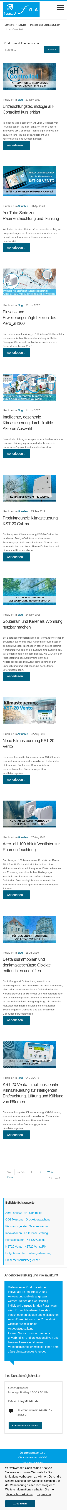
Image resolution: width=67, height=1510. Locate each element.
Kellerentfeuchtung (36, 1233)
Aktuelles (22, 206)
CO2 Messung (14, 1219)
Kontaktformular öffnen (25, 1425)
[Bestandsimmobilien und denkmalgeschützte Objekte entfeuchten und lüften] (33, 929)
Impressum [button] (44, 1494)
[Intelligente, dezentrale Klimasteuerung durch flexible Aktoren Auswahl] (33, 387)
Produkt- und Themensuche (21, 43)
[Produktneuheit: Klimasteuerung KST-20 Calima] (33, 488)
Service (22, 24)
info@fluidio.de (28, 1401)
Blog (20, 99)
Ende (10, 1177)
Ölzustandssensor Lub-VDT (32, 1457)
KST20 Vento (13, 1246)
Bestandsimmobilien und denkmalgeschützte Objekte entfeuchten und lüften (27, 965)
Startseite (9, 24)
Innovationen (13, 1233)
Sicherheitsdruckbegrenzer (22, 1260)
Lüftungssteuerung (39, 1253)
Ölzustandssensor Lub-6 (32, 1453)
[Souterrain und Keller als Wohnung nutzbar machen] (33, 591)
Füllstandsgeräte (16, 1226)
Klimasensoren (14, 1239)
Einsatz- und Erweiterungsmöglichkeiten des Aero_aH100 (29, 317)
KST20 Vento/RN (35, 1246)
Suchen (51, 49)
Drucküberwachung (38, 1219)
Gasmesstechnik (39, 1226)
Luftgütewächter (15, 1253)
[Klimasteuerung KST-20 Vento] (33, 710)
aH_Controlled (33, 1212)
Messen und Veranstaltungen (45, 24)
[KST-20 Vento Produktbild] (33, 1054)
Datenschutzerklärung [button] (20, 1494)
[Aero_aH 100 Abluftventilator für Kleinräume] (33, 814)
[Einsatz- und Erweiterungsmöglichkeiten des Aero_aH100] (33, 282)
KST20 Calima (36, 1239)
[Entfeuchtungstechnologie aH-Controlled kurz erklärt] (33, 76)
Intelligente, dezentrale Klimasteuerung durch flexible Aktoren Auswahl (28, 423)
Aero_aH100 (13, 1212)
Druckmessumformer (32, 1462)
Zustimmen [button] (20, 1503)
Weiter (51, 1172)
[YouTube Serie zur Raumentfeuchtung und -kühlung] (33, 181)
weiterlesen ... (16, 145)
